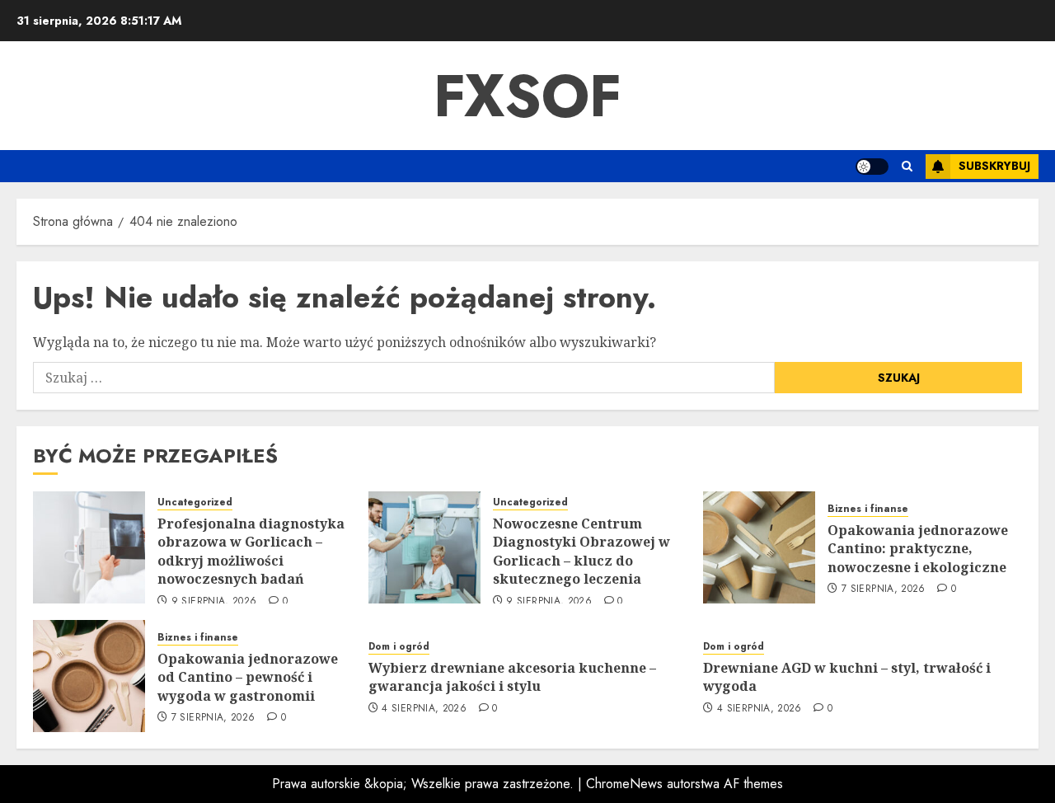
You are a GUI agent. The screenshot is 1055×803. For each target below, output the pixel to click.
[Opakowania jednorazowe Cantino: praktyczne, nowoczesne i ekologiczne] (759, 547)
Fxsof (527, 96)
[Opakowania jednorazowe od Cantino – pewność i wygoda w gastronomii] (89, 676)
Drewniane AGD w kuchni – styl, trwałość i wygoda (847, 677)
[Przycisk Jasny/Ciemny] (872, 166)
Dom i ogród (398, 647)
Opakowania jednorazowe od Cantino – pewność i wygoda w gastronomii (247, 677)
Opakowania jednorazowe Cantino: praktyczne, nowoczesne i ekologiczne (918, 548)
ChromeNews (624, 783)
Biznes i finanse (868, 509)
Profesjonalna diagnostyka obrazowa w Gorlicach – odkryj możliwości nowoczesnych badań (251, 551)
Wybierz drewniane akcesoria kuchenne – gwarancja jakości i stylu (512, 677)
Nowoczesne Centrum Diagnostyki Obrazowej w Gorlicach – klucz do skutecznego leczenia (581, 551)
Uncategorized (194, 502)
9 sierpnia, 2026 (214, 601)
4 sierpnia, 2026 (424, 709)
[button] (907, 166)
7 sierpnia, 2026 (884, 589)
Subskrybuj (994, 165)
